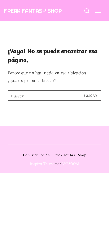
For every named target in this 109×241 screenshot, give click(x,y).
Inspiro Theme (42, 163)
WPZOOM (70, 163)
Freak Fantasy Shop (33, 10)
